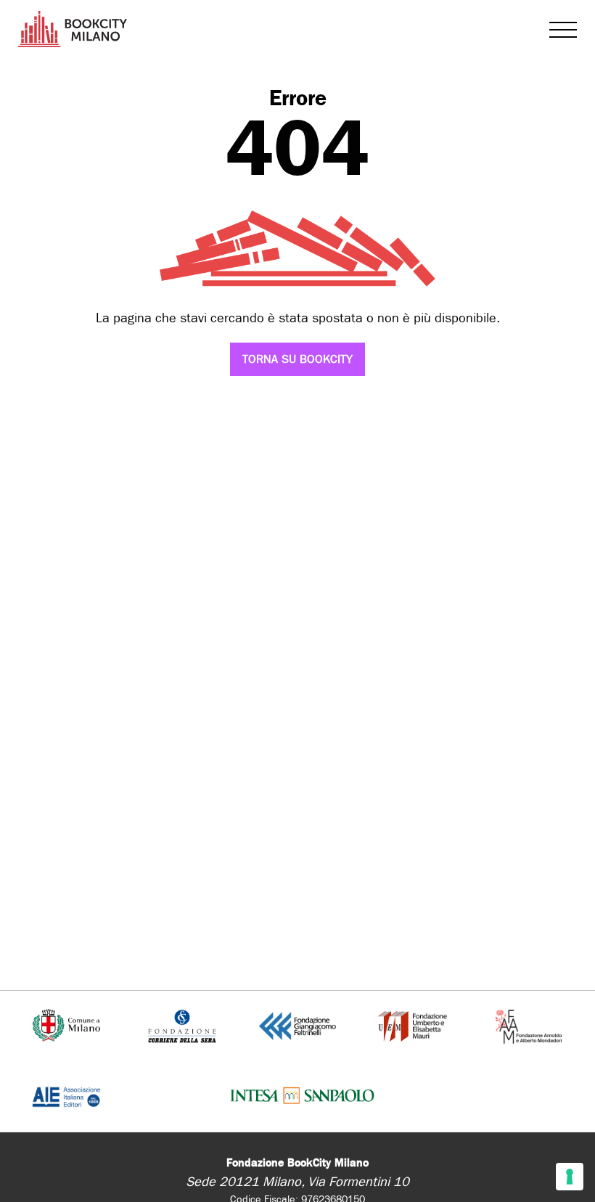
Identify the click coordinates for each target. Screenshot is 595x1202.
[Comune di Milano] (66, 1025)
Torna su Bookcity (297, 359)
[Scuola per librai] (413, 1025)
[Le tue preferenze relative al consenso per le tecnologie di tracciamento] (569, 1176)
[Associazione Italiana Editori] (66, 1096)
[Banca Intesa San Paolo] (302, 1096)
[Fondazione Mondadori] (529, 1025)
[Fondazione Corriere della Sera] (182, 1025)
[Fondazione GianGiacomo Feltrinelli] (297, 1025)
